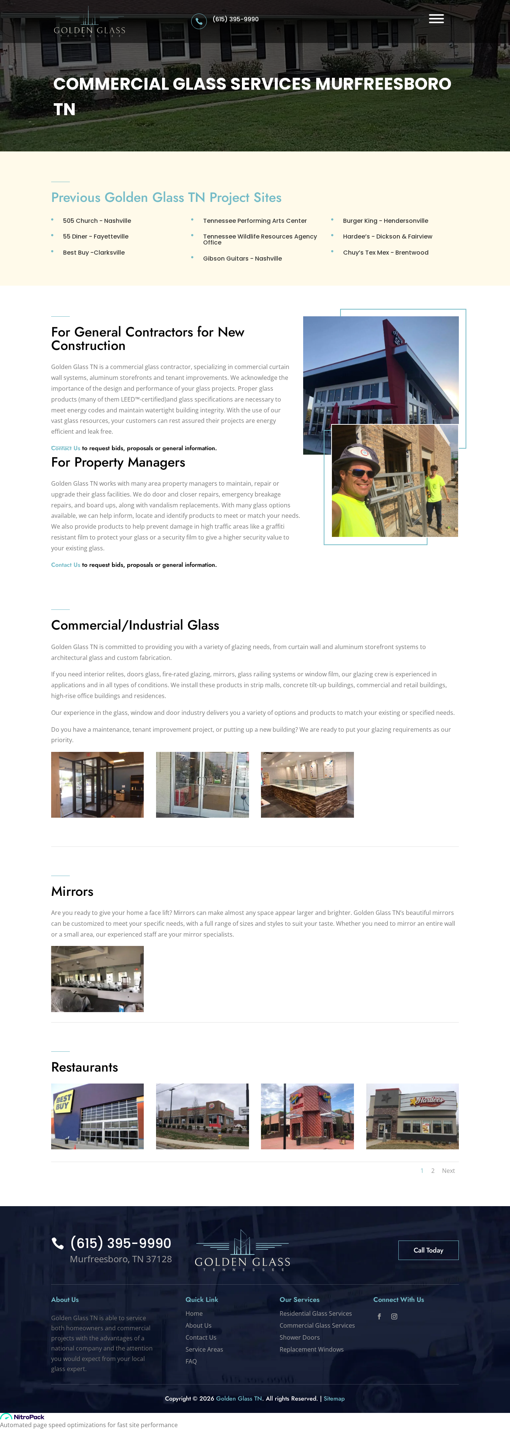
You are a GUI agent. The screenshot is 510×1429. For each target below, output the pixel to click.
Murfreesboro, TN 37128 (121, 1259)
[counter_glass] (307, 815)
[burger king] (202, 1147)
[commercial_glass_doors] (202, 815)
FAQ (191, 1361)
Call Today (429, 1250)
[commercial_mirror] (97, 1010)
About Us (199, 1325)
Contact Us (65, 564)
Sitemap (334, 1398)
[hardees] (412, 1147)
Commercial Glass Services (317, 1325)
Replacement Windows (312, 1349)
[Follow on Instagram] (394, 1316)
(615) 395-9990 (235, 19)
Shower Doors (300, 1337)
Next (448, 1171)
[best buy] (97, 1147)
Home (194, 1313)
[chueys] (307, 1147)
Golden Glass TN (239, 1398)
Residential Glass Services (316, 1313)
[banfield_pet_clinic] (97, 815)
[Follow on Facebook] (379, 1316)
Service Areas (204, 1349)
